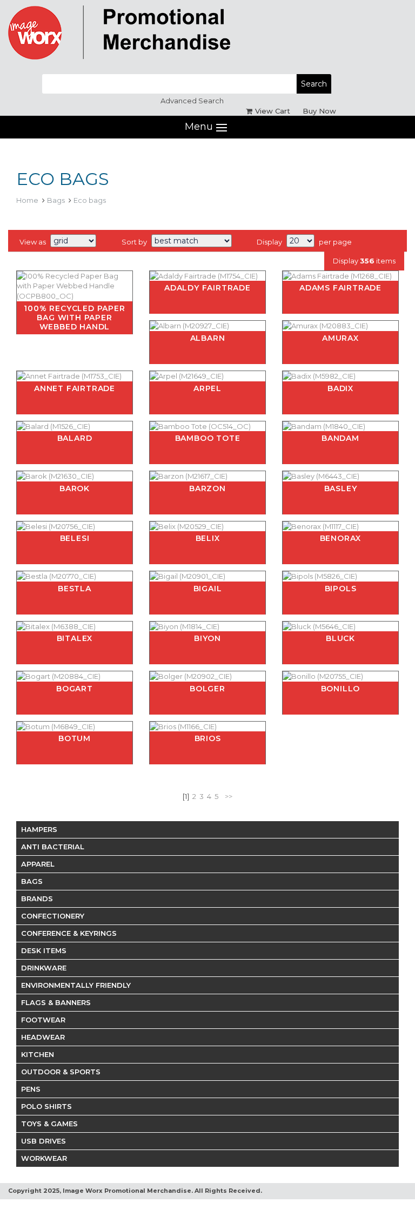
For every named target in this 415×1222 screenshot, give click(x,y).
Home (27, 200)
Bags (56, 200)
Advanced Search (192, 100)
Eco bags (89, 200)
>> (228, 796)
